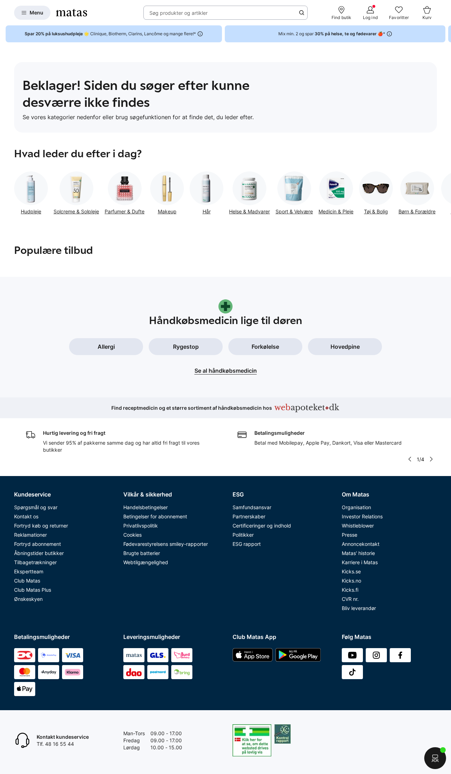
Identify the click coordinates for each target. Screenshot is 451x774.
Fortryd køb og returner (41, 526)
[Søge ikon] (301, 12)
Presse (349, 535)
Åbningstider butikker (39, 553)
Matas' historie (358, 553)
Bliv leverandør (359, 608)
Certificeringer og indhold (262, 526)
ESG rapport (247, 544)
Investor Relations (362, 516)
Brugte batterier (141, 553)
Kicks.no (351, 581)
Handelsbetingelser (145, 507)
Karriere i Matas (360, 562)
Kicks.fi (350, 590)
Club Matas (27, 581)
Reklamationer (30, 535)
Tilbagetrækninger (35, 562)
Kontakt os (26, 516)
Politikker (243, 535)
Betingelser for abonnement (155, 516)
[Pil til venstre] (409, 459)
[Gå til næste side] (436, 190)
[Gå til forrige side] (14, 190)
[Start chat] (435, 758)
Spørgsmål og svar (35, 507)
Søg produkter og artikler (178, 13)
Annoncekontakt (360, 544)
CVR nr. (350, 599)
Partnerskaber (249, 516)
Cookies (132, 535)
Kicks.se (351, 571)
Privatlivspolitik (140, 526)
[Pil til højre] (445, 33)
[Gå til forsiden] (71, 13)
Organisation (356, 507)
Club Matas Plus (32, 590)
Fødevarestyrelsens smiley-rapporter (165, 544)
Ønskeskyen (28, 599)
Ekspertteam (28, 571)
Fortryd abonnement (37, 544)
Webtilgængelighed (145, 562)
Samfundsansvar (252, 507)
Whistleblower (358, 526)
